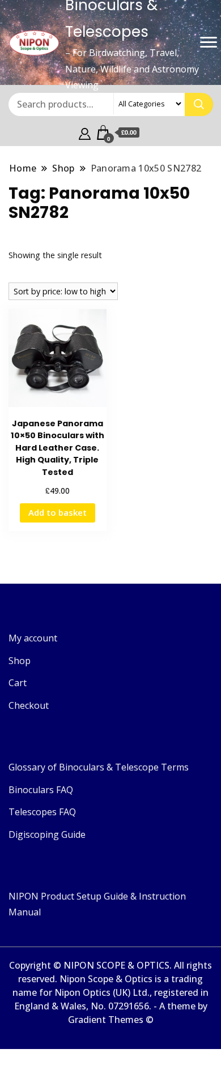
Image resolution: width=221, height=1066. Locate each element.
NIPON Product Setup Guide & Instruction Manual (97, 904)
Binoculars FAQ (40, 790)
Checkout (28, 705)
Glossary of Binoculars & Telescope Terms (98, 767)
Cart (17, 683)
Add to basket (57, 512)
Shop (19, 660)
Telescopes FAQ (42, 812)
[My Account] (85, 132)
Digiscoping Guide (47, 834)
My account (32, 638)
